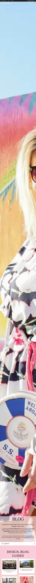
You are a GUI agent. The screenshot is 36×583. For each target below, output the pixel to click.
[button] (34, 544)
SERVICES (12, 0)
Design (13, 552)
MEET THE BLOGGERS (3, 0)
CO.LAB (9, 0)
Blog (24, 552)
